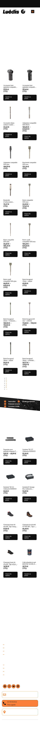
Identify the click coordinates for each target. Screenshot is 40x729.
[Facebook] (5, 686)
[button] (32, 11)
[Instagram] (9, 686)
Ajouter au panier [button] (8, 97)
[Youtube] (14, 686)
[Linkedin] (18, 686)
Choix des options (27, 137)
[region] (20, 710)
